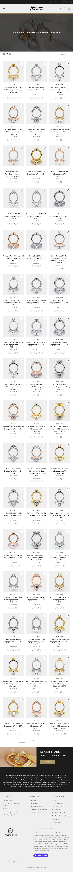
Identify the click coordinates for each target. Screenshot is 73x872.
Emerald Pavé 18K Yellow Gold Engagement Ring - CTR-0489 (13, 90)
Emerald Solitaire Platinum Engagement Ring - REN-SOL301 (59, 515)
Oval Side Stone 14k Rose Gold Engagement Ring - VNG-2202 (59, 174)
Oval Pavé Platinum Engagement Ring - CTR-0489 (36, 90)
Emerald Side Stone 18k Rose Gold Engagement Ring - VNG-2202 (13, 174)
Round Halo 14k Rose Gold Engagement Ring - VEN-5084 (36, 599)
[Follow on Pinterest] (19, 862)
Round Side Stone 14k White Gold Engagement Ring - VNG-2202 (36, 684)
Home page (55, 819)
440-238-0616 (7, 809)
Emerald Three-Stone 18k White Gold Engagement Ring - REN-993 (36, 557)
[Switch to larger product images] (4, 54)
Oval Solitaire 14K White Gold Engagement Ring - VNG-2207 (13, 599)
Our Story (33, 800)
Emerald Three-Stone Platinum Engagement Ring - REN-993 (59, 387)
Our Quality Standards (37, 806)
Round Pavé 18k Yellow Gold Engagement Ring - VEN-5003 (36, 174)
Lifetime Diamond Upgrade (38, 809)
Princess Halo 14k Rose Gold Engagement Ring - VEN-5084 (13, 429)
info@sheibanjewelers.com (11, 815)
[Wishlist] (8, 8)
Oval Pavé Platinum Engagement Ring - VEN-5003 (59, 344)
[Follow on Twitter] (9, 862)
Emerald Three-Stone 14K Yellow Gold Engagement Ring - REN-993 (59, 429)
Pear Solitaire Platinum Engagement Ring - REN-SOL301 (59, 90)
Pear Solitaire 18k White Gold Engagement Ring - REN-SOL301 (13, 387)
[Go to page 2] (51, 740)
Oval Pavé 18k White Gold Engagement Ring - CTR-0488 (36, 302)
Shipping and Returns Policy (60, 803)
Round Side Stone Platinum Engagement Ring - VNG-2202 (13, 302)
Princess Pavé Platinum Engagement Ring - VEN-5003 (59, 216)
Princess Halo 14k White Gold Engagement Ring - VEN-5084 (13, 515)
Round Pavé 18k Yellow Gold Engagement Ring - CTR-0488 (60, 641)
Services (55, 800)
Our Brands (33, 803)
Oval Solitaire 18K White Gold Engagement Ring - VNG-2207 (13, 216)
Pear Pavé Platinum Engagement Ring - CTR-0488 (13, 641)
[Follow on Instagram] (14, 862)
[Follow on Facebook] (4, 862)
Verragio (13, 84)
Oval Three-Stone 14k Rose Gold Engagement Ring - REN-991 (13, 132)
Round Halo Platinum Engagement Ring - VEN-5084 (13, 471)
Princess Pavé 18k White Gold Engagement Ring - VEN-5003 (36, 258)
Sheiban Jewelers (8, 800)
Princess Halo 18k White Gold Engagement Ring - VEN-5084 (36, 132)
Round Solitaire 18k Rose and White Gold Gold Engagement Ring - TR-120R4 (59, 259)
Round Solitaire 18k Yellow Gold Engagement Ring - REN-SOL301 (59, 471)
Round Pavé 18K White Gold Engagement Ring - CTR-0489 (36, 344)
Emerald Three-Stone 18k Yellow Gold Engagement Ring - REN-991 (59, 726)
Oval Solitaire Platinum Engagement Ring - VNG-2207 (36, 641)
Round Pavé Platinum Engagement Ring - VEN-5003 (59, 302)
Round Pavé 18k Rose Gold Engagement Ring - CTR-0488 (13, 557)
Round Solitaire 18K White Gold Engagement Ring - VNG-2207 (59, 557)
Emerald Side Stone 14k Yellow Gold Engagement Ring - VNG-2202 (59, 684)
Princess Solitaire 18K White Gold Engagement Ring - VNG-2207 (36, 216)
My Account (56, 809)
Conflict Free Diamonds (37, 813)
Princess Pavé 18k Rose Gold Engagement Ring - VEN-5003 (13, 258)
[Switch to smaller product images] (7, 54)
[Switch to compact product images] (10, 54)
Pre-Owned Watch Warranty (61, 816)
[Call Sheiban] (71, 2)
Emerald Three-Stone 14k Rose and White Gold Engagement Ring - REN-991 (36, 472)
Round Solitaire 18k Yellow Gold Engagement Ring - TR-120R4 (36, 429)
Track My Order (57, 806)
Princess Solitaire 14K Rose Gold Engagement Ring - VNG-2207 (36, 726)
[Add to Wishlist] (21, 63)
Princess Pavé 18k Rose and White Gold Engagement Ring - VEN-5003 (36, 387)
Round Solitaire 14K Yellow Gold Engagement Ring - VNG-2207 (59, 132)
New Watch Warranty (58, 813)
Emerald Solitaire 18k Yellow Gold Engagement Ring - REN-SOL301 (13, 684)
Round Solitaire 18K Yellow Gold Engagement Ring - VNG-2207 (59, 599)
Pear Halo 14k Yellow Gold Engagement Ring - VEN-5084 (36, 515)
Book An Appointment (10, 812)
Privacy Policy (56, 822)
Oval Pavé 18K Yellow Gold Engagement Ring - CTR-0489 (13, 726)
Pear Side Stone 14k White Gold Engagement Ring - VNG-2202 (13, 344)
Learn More (48, 761)
